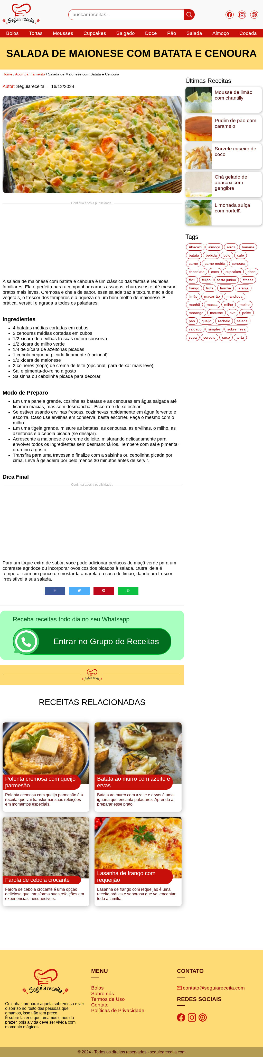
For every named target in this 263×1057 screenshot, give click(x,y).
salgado (125, 33)
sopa (193, 337)
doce (151, 33)
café (240, 255)
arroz (231, 247)
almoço (214, 247)
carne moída (215, 263)
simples (214, 329)
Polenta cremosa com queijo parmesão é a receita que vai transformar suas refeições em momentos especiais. (44, 799)
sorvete (209, 337)
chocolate (196, 272)
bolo (226, 255)
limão (193, 296)
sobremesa (236, 329)
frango (194, 288)
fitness (248, 280)
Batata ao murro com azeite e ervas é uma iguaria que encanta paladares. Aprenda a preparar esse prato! (135, 799)
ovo (233, 313)
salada (194, 33)
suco (226, 337)
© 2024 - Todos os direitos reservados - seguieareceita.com (131, 1052)
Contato (100, 1004)
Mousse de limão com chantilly (233, 95)
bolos (12, 33)
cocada (248, 33)
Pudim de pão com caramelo (235, 123)
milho (228, 304)
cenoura (238, 263)
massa (212, 304)
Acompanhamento (30, 74)
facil (192, 280)
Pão (171, 33)
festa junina (226, 280)
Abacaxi (195, 247)
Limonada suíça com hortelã (232, 207)
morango (196, 313)
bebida (211, 255)
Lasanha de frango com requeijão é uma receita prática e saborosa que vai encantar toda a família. (136, 894)
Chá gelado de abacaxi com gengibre (231, 182)
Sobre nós (102, 993)
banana (248, 247)
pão (192, 321)
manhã (194, 304)
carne (193, 263)
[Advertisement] (92, 241)
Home (7, 74)
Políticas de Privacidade (117, 1010)
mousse (216, 313)
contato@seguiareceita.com (214, 988)
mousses (63, 33)
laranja (243, 288)
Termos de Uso (108, 999)
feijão (206, 280)
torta (240, 337)
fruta (209, 288)
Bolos (97, 988)
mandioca (234, 296)
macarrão (212, 296)
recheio (224, 321)
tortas (36, 33)
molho (245, 304)
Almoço (220, 33)
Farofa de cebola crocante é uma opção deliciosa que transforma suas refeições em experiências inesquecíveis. (44, 894)
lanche (225, 288)
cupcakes (94, 33)
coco (215, 272)
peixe (246, 313)
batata (194, 255)
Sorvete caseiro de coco (235, 151)
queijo (206, 321)
